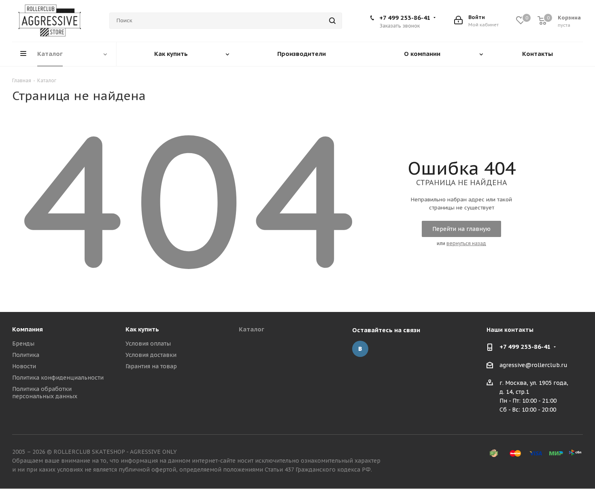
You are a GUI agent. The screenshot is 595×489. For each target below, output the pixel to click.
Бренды (23, 343)
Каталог (251, 329)
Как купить (142, 329)
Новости (24, 366)
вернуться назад (466, 243)
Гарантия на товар (151, 366)
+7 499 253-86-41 (405, 17)
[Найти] (332, 21)
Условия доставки (150, 355)
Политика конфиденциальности (58, 377)
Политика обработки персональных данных (44, 392)
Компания (27, 329)
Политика (25, 355)
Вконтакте (360, 349)
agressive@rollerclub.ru (533, 365)
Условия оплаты (148, 343)
